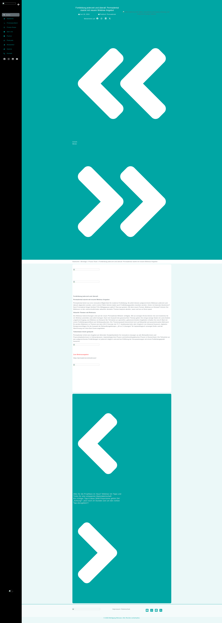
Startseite (75, 261)
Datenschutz (125, 609)
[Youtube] (17, 59)
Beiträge (84, 261)
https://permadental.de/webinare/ (84, 358)
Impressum (116, 609)
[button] (97, 18)
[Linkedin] (12, 59)
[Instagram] (8, 59)
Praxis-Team (93, 261)
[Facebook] (4, 59)
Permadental (111, 14)
